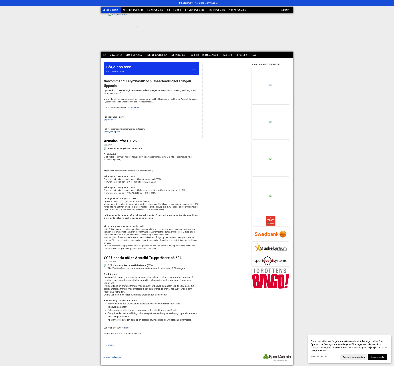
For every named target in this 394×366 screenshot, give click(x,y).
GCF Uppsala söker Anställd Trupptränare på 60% (143, 258)
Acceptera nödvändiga (354, 357)
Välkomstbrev (133, 107)
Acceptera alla (377, 357)
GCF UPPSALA (111, 10)
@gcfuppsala (110, 120)
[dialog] (349, 349)
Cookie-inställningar (112, 357)
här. (127, 327)
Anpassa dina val (319, 356)
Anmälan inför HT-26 (120, 141)
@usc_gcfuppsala (112, 132)
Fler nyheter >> (110, 345)
